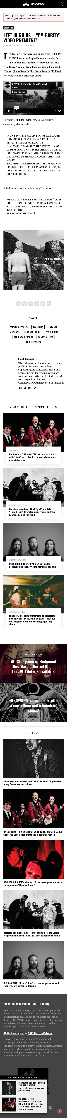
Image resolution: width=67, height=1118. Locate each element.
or (26, 1033)
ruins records (33, 342)
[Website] (34, 388)
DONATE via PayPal (13, 1033)
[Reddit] (43, 303)
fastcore (52, 327)
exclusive (38, 327)
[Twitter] (30, 303)
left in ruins (51, 332)
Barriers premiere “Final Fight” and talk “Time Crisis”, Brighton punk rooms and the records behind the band (32, 511)
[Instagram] (30, 388)
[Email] (49, 303)
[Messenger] (24, 303)
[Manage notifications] (59, 1111)
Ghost (8, 71)
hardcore (14, 332)
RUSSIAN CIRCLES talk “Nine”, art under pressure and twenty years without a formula (32, 565)
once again (48, 58)
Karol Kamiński (26, 359)
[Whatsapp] (36, 303)
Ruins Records (21, 71)
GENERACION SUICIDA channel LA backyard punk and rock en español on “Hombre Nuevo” (32, 883)
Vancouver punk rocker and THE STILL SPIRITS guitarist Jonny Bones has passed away (31, 1086)
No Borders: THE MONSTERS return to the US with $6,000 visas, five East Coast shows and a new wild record (30, 1104)
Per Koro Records (40, 71)
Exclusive (8, 28)
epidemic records (19, 327)
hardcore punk (32, 332)
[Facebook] (18, 303)
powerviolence (45, 337)
